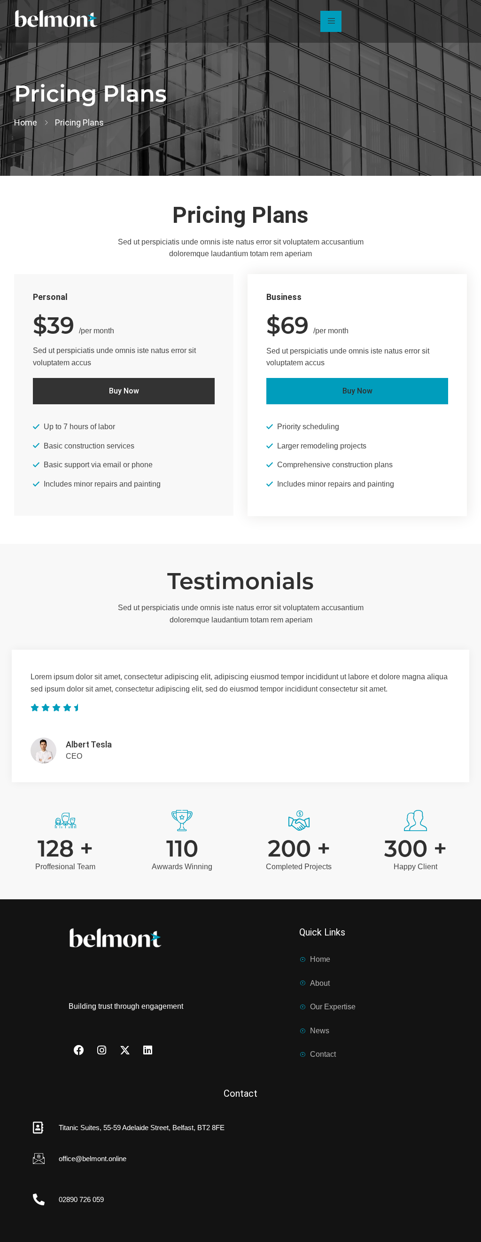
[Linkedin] (148, 1050)
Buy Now (124, 390)
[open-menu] (330, 21)
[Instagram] (102, 1050)
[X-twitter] (125, 1050)
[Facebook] (79, 1050)
